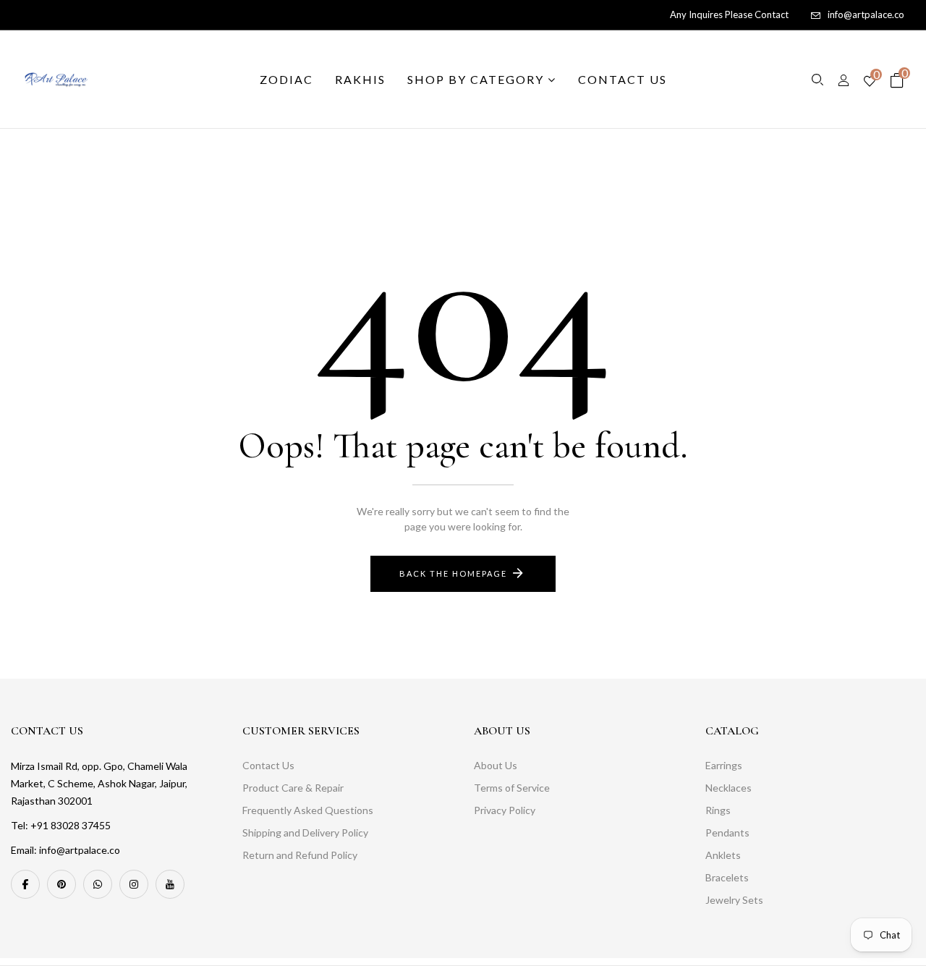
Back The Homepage (453, 573)
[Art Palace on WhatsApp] (97, 884)
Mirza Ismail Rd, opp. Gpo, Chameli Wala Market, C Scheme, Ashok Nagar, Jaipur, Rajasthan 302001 (99, 783)
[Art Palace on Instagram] (133, 884)
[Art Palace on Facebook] (25, 884)
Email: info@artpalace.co (65, 850)
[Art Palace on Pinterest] (61, 884)
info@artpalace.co (866, 14)
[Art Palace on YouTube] (170, 884)
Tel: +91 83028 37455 (61, 825)
